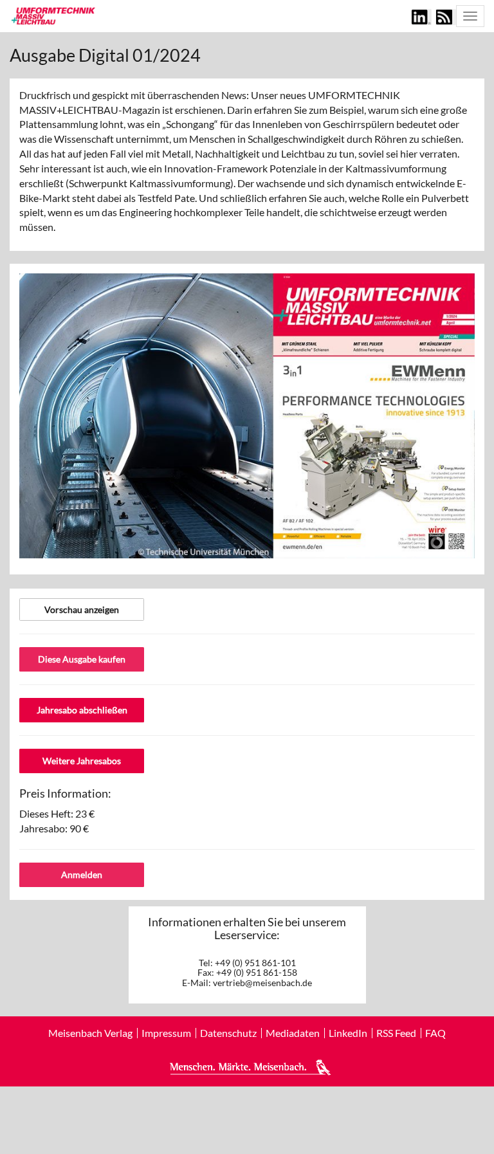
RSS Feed (396, 1033)
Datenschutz (228, 1033)
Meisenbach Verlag (90, 1033)
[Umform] (52, 15)
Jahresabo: (54, 828)
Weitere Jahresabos (81, 760)
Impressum (166, 1033)
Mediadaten (293, 1033)
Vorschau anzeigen (81, 609)
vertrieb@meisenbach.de (262, 982)
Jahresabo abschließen (82, 709)
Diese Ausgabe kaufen (81, 659)
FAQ (435, 1033)
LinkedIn (348, 1033)
